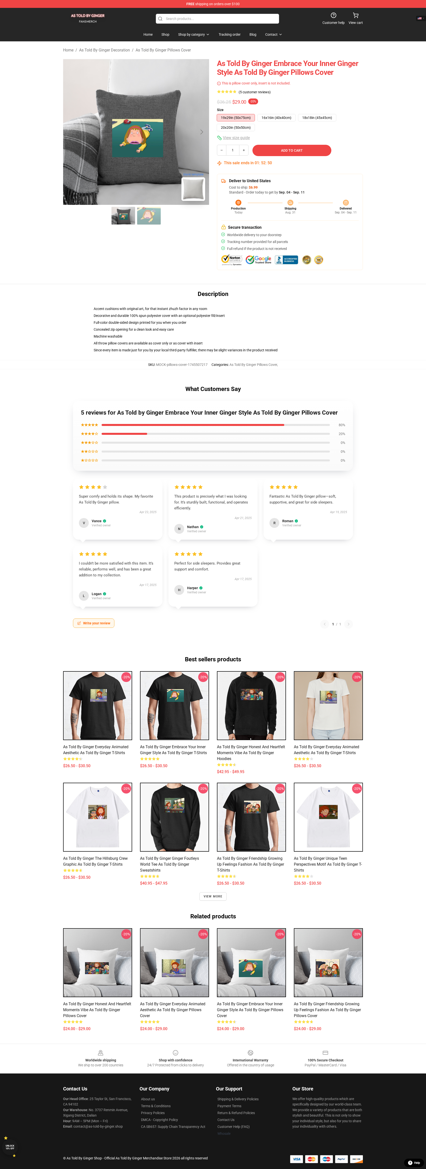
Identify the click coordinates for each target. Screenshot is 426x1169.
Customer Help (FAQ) (233, 1127)
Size (220, 110)
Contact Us (225, 1120)
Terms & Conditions (156, 1106)
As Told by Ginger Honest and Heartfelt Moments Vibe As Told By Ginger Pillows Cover (97, 1010)
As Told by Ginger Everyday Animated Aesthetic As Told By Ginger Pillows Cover (172, 1010)
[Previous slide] (71, 132)
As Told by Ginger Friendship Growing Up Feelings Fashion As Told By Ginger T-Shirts (250, 864)
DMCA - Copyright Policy (159, 1120)
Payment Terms (229, 1106)
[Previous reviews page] (324, 624)
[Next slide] (201, 132)
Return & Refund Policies (236, 1113)
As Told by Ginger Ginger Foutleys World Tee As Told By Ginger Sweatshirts (169, 864)
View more (213, 896)
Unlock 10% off (10, 1147)
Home (68, 50)
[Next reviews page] (348, 624)
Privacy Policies (153, 1113)
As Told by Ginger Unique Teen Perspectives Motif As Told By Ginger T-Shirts (328, 864)
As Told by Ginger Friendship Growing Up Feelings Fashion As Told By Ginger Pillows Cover (327, 1010)
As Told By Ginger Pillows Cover (163, 50)
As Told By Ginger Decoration (104, 50)
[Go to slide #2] (149, 216)
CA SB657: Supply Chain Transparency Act (173, 1127)
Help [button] (417, 1163)
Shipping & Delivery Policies (238, 1099)
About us (148, 1099)
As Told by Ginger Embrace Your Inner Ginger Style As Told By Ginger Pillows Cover (250, 1010)
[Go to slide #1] (123, 216)
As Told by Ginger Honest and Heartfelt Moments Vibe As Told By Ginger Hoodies (251, 753)
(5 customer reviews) (255, 92)
